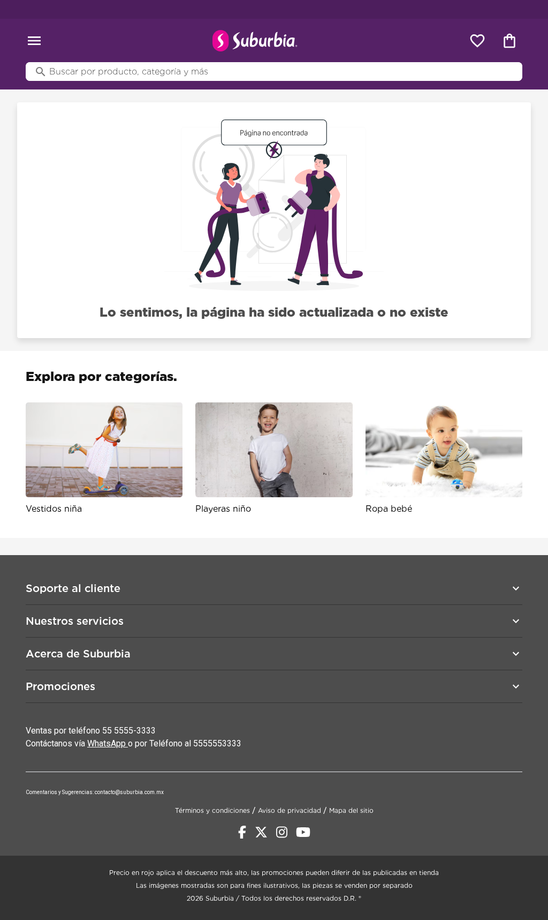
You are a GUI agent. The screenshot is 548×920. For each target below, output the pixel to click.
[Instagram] (281, 832)
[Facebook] (242, 832)
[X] (261, 832)
